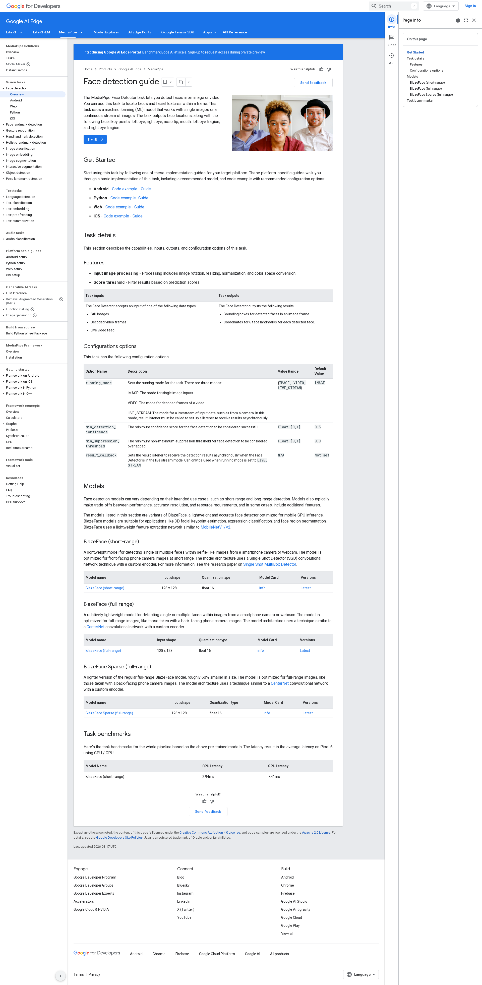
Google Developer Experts (94, 893)
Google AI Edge (24, 21)
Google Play (290, 925)
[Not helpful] (329, 69)
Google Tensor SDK (177, 32)
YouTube (184, 917)
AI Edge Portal (140, 32)
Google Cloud (291, 917)
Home (88, 69)
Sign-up (194, 52)
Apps (207, 32)
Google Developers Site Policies (119, 837)
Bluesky (183, 885)
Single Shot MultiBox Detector (269, 564)
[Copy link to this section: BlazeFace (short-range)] (144, 542)
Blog (180, 877)
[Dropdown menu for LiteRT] (23, 32)
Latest (306, 588)
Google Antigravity (295, 909)
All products (279, 954)
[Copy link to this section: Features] (109, 263)
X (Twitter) (185, 909)
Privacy (94, 974)
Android (287, 877)
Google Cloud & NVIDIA (91, 909)
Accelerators (84, 901)
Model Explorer (106, 32)
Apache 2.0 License (316, 832)
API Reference (235, 32)
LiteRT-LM (41, 32)
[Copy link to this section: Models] (109, 487)
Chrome (287, 885)
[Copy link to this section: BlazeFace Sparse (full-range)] (156, 667)
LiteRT (11, 32)
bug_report (458, 20)
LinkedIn (183, 901)
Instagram (185, 893)
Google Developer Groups (93, 885)
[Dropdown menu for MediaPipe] (83, 32)
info (262, 588)
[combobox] (394, 6)
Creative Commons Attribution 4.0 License (209, 832)
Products (105, 69)
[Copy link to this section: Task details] (121, 236)
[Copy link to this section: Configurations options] (142, 347)
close (474, 20)
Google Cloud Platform (217, 954)
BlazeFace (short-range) (105, 588)
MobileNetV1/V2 (215, 527)
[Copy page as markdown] (181, 82)
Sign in (470, 6)
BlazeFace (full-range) (103, 651)
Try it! (96, 139)
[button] (33, 88)
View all (287, 934)
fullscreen (466, 20)
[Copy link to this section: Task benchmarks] (136, 734)
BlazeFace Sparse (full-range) (109, 713)
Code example (124, 189)
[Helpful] (321, 69)
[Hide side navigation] (60, 976)
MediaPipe (68, 32)
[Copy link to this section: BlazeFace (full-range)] (139, 605)
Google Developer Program (95, 877)
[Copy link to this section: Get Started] (121, 160)
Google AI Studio (294, 901)
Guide (146, 189)
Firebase (288, 893)
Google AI (252, 954)
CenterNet (95, 626)
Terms (79, 974)
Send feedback (313, 82)
